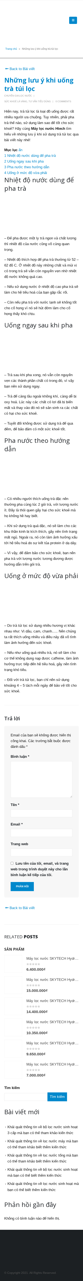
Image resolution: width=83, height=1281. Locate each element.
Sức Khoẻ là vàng (15, 101)
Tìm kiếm (12, 1088)
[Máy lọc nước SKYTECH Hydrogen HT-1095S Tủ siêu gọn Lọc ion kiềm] (13, 1027)
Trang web (19, 844)
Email (17, 824)
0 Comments (63, 101)
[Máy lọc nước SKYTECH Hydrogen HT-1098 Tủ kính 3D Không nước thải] (13, 985)
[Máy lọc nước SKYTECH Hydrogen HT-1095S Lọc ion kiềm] (13, 1048)
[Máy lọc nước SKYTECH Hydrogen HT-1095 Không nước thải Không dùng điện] (13, 964)
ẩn (20, 150)
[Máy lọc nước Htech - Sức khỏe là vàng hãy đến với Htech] (16, 20)
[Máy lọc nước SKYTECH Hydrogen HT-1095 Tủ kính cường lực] (13, 1070)
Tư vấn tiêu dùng (40, 101)
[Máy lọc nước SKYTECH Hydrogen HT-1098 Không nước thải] (13, 1006)
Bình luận (20, 757)
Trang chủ (11, 48)
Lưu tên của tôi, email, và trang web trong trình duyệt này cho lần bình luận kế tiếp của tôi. (40, 869)
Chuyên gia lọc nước (18, 95)
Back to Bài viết (22, 69)
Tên (15, 805)
